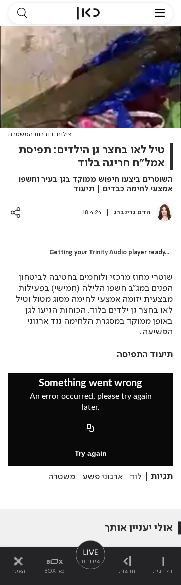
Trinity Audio (108, 253)
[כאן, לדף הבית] (88, 13)
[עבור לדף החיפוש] (22, 13)
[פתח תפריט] (159, 13)
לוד (136, 476)
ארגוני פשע (102, 476)
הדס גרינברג (132, 212)
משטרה (61, 476)
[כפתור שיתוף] (15, 213)
